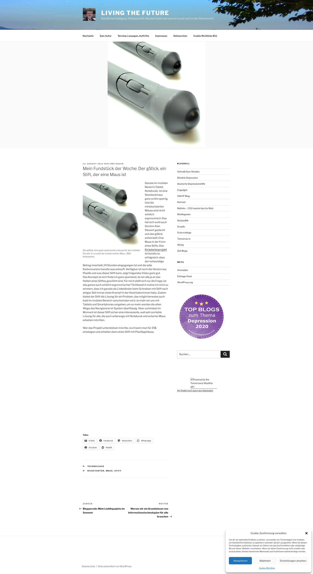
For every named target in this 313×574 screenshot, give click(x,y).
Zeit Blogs (182, 250)
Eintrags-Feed (184, 276)
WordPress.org (185, 282)
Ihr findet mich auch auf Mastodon (195, 390)
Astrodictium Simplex (188, 171)
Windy (180, 244)
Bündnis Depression (187, 177)
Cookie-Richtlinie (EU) (205, 35)
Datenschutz (180, 35)
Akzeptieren (240, 560)
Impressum (161, 35)
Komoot (181, 202)
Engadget (182, 190)
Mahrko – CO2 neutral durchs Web (195, 208)
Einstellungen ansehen (293, 560)
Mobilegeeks (184, 214)
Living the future (135, 12)
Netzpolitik (182, 220)
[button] (306, 533)
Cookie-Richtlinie (267, 568)
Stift (118, 471)
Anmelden (182, 270)
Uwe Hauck (117, 164)
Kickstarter (95, 471)
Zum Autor (106, 35)
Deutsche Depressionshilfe (191, 183)
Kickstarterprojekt (156, 249)
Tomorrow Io (183, 238)
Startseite (88, 35)
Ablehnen (265, 560)
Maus (109, 471)
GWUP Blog (183, 196)
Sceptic (181, 226)
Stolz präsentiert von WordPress (115, 566)
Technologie (95, 466)
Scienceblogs (184, 232)
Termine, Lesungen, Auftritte (133, 35)
